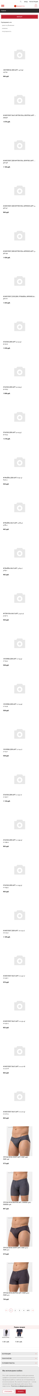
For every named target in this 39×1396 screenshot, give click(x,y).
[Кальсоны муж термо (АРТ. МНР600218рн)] (6, 1330)
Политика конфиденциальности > (22, 1386)
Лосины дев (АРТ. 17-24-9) (12, 704)
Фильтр (19, 17)
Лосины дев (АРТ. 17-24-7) (12, 749)
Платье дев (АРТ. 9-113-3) (12, 342)
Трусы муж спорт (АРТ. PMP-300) (15, 1247)
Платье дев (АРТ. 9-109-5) (12, 387)
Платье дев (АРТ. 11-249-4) (12, 840)
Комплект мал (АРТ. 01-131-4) (14, 1021)
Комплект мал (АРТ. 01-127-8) (14, 1066)
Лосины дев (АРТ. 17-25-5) (12, 659)
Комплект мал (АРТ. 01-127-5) (14, 1111)
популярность (6, 31)
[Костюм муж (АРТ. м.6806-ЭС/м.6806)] (19, 1330)
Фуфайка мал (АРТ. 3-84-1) (12, 568)
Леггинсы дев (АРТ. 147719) (13, 70)
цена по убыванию (8, 25)
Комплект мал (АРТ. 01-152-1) (14, 976)
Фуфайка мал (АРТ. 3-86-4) (13, 523)
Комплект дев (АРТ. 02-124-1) (14, 930)
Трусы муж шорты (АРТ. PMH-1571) (16, 1293)
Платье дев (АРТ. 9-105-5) (12, 432)
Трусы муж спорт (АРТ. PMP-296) (15, 1157)
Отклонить (8, 1391)
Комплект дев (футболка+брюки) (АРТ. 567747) (21, 206)
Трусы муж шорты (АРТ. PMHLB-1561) (17, 1202)
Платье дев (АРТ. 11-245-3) (12, 885)
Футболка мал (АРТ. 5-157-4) (13, 613)
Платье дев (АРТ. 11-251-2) (12, 795)
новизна (5, 28)
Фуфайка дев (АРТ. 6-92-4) (12, 477)
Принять (21, 1391)
